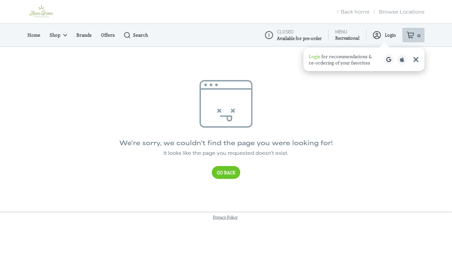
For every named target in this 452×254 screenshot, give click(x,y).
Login (390, 35)
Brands (84, 35)
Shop (55, 35)
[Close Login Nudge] (416, 59)
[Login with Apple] (402, 59)
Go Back (226, 172)
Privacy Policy (225, 217)
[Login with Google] (389, 59)
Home (33, 35)
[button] (364, 59)
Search (140, 35)
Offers (108, 35)
